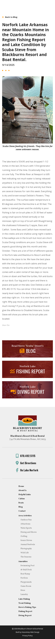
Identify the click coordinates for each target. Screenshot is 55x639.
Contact (21, 511)
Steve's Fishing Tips (27, 607)
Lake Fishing (24, 599)
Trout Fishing (24, 603)
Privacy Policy (27, 635)
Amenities (23, 561)
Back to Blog (11, 17)
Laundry (24, 594)
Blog (20, 507)
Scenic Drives (26, 540)
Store (23, 590)
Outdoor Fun (26, 520)
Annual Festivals (28, 544)
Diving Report (25, 615)
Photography (26, 548)
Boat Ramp (25, 574)
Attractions (25, 524)
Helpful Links (24, 494)
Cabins (21, 498)
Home (21, 486)
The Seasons (26, 557)
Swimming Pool (27, 565)
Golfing (24, 536)
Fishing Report (25, 611)
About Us (22, 490)
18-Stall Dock (26, 570)
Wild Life (25, 553)
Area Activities (25, 515)
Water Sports (26, 528)
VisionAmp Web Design (30, 632)
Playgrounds (26, 582)
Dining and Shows (29, 532)
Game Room (26, 586)
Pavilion (24, 578)
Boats (21, 503)
